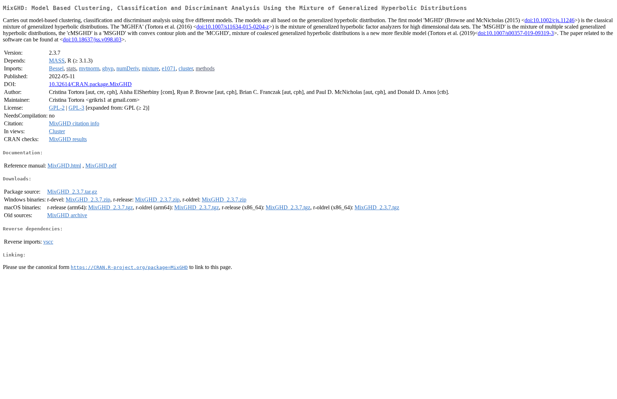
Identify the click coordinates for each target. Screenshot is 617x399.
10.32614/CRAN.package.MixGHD (90, 84)
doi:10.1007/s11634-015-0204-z (232, 27)
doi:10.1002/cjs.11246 (550, 20)
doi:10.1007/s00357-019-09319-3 (516, 33)
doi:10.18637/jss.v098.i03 (92, 39)
